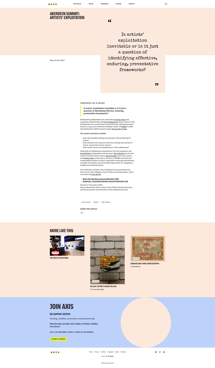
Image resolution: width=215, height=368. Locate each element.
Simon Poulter (111, 156)
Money (96, 202)
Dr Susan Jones (120, 120)
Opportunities (104, 4)
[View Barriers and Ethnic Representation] (148, 251)
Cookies (103, 352)
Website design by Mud (107, 363)
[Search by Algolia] (107, 356)
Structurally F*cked (119, 129)
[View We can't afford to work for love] (107, 262)
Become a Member (58, 339)
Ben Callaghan (119, 153)
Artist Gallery (77, 4)
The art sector (86, 202)
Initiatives (131, 4)
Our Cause (118, 4)
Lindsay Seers (88, 158)
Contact (123, 352)
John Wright (96, 174)
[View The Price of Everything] (67, 248)
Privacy (96, 352)
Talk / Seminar (106, 202)
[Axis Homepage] (52, 4)
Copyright (110, 352)
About (117, 352)
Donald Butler (85, 153)
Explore (91, 4)
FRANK (123, 127)
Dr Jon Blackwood (111, 122)
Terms (91, 352)
